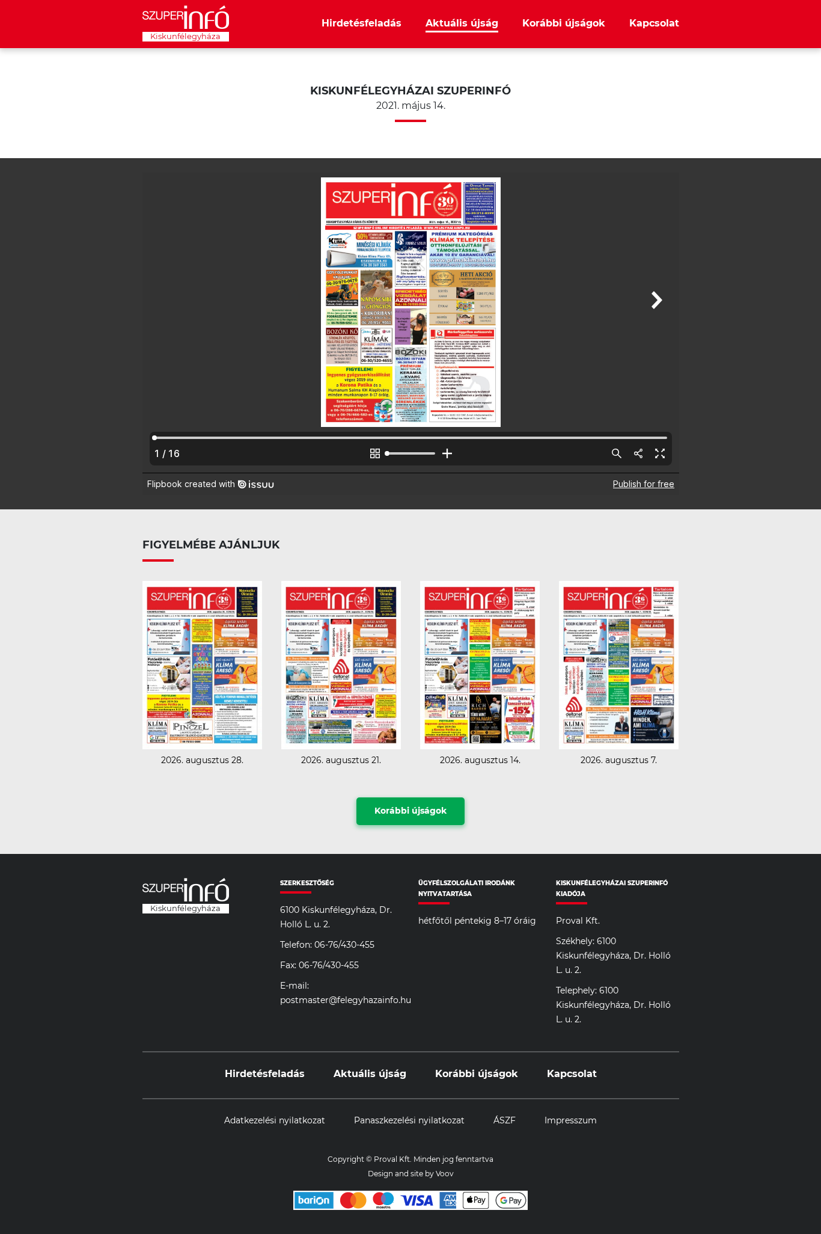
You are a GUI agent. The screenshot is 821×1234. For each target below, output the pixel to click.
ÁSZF (504, 1121)
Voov (445, 1173)
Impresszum (571, 1121)
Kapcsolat (654, 23)
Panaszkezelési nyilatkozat (409, 1121)
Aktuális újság (462, 23)
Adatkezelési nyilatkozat (274, 1121)
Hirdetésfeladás (361, 23)
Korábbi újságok (563, 23)
